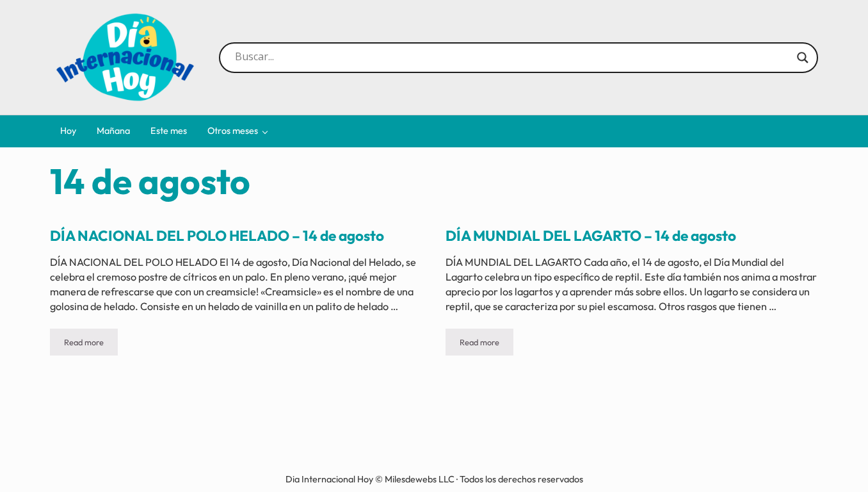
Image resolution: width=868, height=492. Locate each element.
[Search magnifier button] (803, 58)
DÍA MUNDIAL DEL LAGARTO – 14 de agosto (591, 236)
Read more (91, 344)
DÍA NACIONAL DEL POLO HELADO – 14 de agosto (217, 236)
